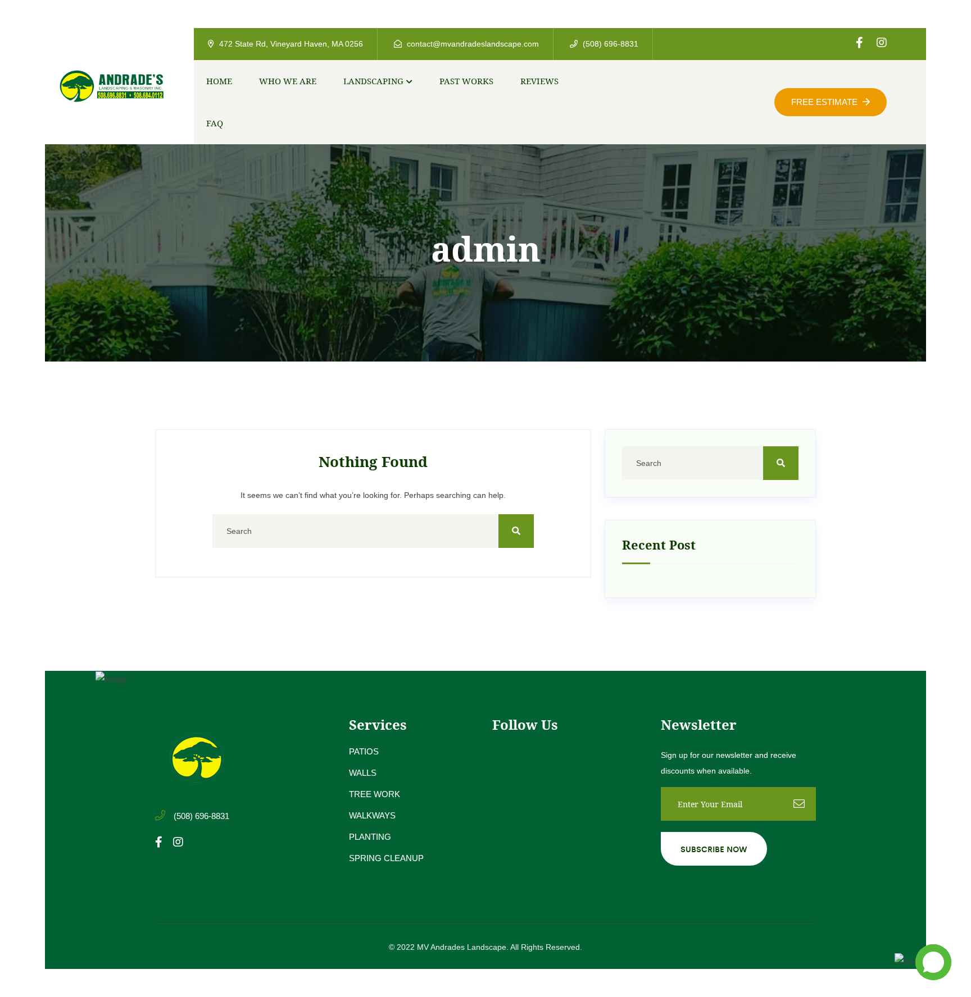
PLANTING (370, 836)
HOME (219, 80)
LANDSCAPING (373, 80)
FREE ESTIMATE (825, 102)
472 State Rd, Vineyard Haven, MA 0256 (290, 43)
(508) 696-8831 (609, 43)
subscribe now (713, 848)
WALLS (362, 773)
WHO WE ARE (287, 80)
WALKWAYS (372, 815)
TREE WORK (374, 794)
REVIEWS (539, 80)
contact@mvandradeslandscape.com (472, 43)
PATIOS (364, 751)
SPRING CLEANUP (386, 858)
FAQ (214, 123)
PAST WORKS (466, 80)
